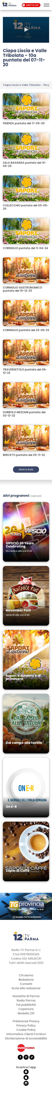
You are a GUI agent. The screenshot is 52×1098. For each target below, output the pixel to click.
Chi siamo (26, 975)
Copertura (26, 1009)
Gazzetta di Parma (26, 996)
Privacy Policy (26, 1025)
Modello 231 (26, 1013)
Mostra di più (26, 469)
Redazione (26, 980)
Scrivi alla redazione (26, 988)
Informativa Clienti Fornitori (26, 1034)
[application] (26, 30)
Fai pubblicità (26, 1005)
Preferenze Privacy (26, 1021)
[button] (26, 30)
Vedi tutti (36, 496)
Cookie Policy (26, 1030)
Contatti (26, 984)
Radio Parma (26, 1000)
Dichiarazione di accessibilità (26, 1038)
